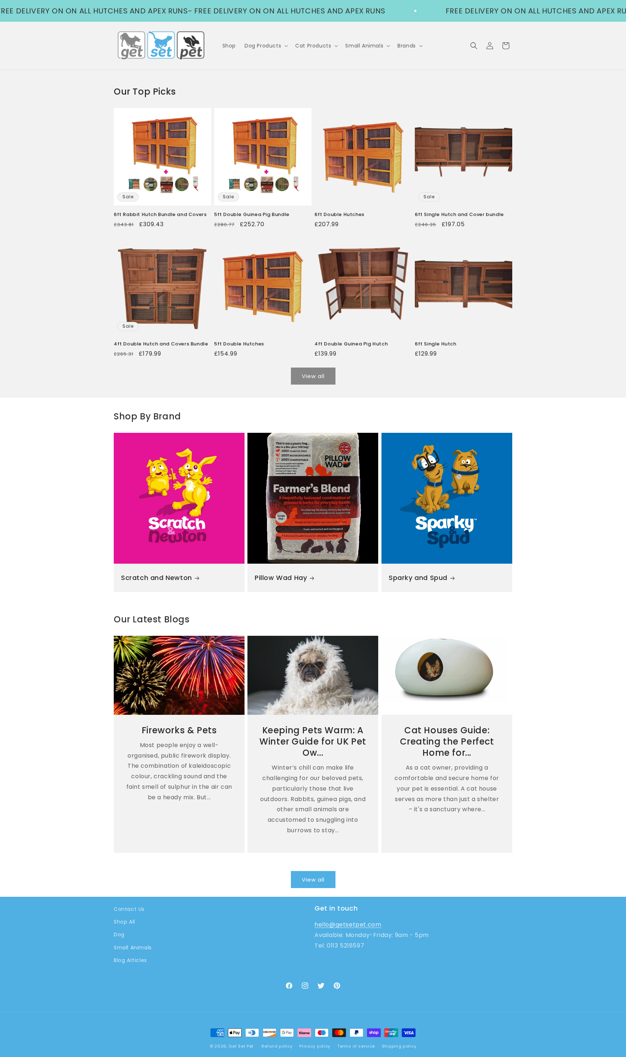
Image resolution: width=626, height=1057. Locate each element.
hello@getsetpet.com (347, 924)
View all (313, 376)
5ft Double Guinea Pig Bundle (251, 215)
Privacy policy (314, 1046)
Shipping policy (399, 1046)
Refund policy (277, 1046)
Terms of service (356, 1046)
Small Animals (133, 947)
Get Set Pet (241, 1046)
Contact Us (129, 909)
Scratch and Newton (156, 578)
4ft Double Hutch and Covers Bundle (161, 344)
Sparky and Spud (418, 578)
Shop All (124, 921)
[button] (265, 45)
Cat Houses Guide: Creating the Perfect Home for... (447, 742)
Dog (119, 934)
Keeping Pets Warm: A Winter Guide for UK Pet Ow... (313, 742)
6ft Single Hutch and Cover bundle (459, 215)
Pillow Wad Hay (281, 578)
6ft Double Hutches (339, 215)
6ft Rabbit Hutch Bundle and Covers (160, 215)
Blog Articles (130, 960)
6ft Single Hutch (435, 344)
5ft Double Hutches (239, 344)
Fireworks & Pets (179, 730)
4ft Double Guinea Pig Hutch (351, 344)
